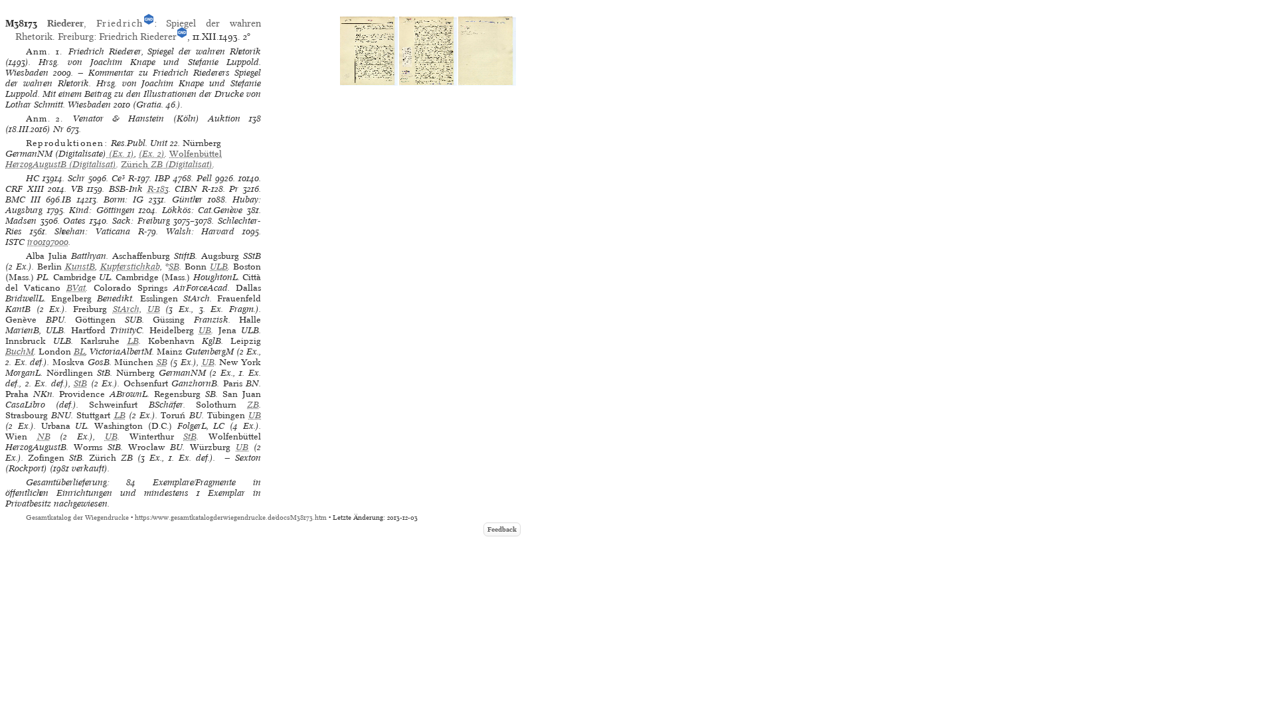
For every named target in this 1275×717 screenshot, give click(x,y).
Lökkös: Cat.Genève (202, 210)
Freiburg (76, 36)
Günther (187, 199)
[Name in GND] (148, 23)
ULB (219, 266)
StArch (126, 309)
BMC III (23, 199)
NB (43, 436)
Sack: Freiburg (141, 220)
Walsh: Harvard (200, 231)
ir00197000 (47, 242)
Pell (204, 178)
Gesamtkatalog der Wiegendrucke (77, 517)
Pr (233, 189)
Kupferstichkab (130, 266)
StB (80, 383)
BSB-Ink (126, 189)
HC (32, 178)
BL (79, 351)
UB (153, 309)
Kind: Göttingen (102, 210)
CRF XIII (24, 189)
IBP (162, 178)
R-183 (158, 189)
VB (77, 189)
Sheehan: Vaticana (92, 231)
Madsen (21, 220)
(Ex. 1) (120, 153)
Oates (74, 220)
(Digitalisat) (113, 159)
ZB (253, 404)
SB (174, 266)
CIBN (186, 189)
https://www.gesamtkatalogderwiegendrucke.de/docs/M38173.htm (231, 517)
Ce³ (118, 178)
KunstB (80, 266)
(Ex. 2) (152, 153)
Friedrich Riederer (138, 36)
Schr (76, 178)
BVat (76, 287)
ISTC (15, 242)
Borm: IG (123, 199)
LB (133, 341)
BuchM (19, 351)
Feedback (502, 529)
